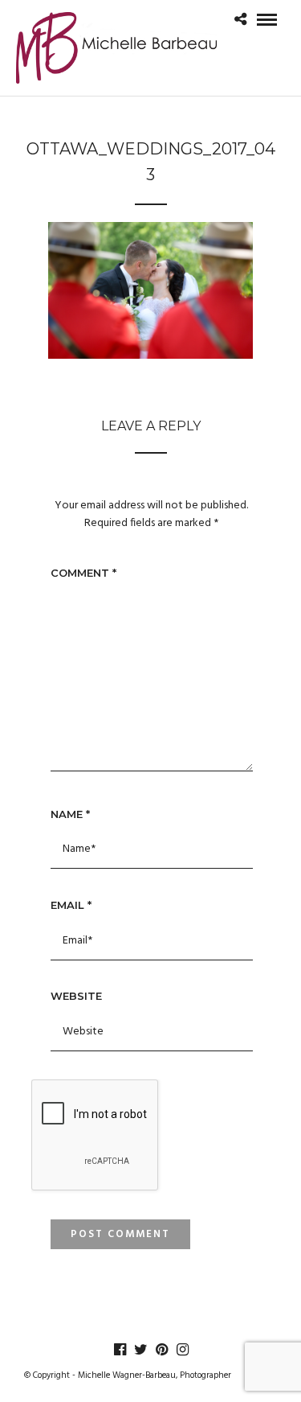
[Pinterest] (161, 1350)
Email (71, 904)
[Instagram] (182, 1350)
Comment (83, 572)
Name (70, 814)
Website (76, 995)
